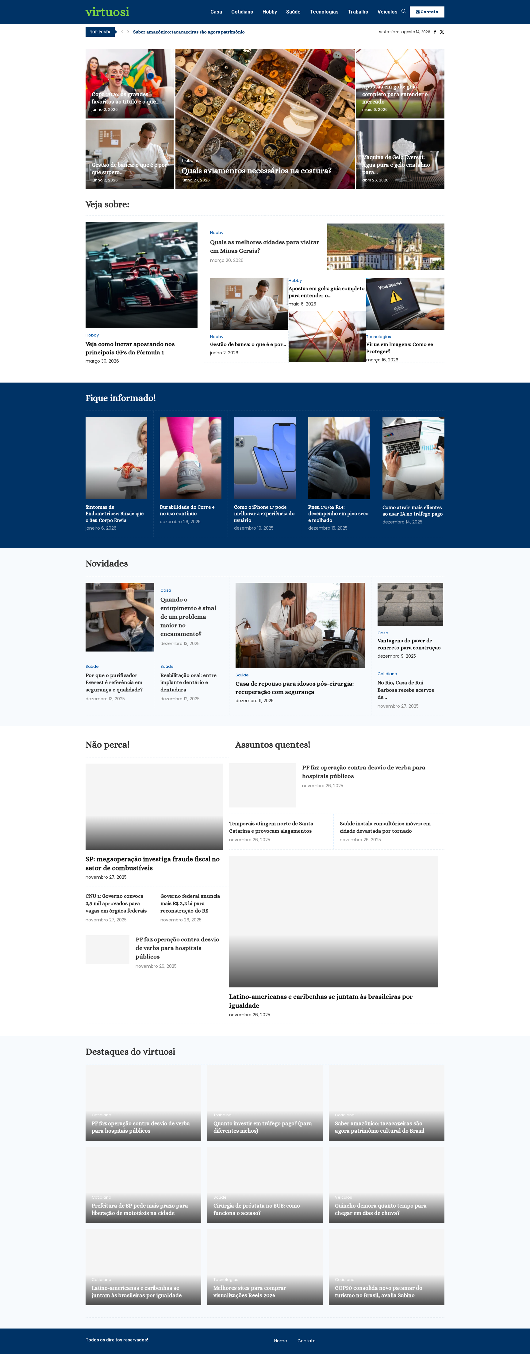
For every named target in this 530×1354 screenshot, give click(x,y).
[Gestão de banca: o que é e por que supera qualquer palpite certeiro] (130, 154)
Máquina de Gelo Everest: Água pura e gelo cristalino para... (396, 164)
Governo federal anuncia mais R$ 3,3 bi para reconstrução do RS (190, 903)
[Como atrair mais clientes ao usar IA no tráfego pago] (413, 458)
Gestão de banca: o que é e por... (248, 344)
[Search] (404, 12)
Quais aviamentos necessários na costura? (257, 170)
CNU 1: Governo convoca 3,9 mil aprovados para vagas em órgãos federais (116, 903)
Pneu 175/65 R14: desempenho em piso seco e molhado (338, 513)
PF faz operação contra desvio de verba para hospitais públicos (177, 948)
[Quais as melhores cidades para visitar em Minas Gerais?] (385, 247)
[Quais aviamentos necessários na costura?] (265, 119)
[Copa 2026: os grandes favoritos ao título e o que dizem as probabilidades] (130, 84)
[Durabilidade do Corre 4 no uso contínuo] (190, 458)
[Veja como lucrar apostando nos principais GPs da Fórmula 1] (142, 275)
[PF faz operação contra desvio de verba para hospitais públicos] (107, 949)
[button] (122, 32)
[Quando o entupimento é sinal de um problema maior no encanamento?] (120, 617)
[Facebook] (434, 31)
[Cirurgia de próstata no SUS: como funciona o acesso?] (265, 1185)
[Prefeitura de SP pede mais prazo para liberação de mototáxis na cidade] (143, 1185)
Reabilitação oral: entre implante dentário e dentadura (188, 682)
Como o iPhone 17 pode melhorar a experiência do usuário (264, 513)
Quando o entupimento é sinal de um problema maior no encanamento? (188, 616)
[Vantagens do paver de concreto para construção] (410, 604)
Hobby (270, 12)
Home (280, 1341)
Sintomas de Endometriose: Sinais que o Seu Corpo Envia (115, 513)
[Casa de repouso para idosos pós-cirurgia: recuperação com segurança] (300, 625)
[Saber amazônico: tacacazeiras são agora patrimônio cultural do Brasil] (386, 1103)
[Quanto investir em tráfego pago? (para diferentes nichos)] (265, 1103)
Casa (216, 12)
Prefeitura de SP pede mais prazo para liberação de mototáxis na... (202, 32)
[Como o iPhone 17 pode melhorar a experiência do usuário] (265, 458)
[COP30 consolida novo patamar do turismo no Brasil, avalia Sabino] (386, 1267)
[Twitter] (442, 31)
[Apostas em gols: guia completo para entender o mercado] (327, 336)
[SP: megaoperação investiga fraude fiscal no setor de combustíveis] (154, 807)
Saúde (293, 12)
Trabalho (358, 12)
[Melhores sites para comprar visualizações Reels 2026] (265, 1267)
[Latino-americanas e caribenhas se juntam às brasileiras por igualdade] (333, 921)
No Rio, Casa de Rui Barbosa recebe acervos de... (406, 690)
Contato (429, 11)
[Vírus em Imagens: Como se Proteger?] (405, 303)
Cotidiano (242, 12)
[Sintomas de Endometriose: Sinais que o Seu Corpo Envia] (116, 458)
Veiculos (388, 12)
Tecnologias (324, 12)
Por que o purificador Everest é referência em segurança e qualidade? (114, 682)
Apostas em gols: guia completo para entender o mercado (395, 94)
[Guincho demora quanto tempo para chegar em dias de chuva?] (386, 1185)
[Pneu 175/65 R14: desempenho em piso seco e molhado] (339, 458)
